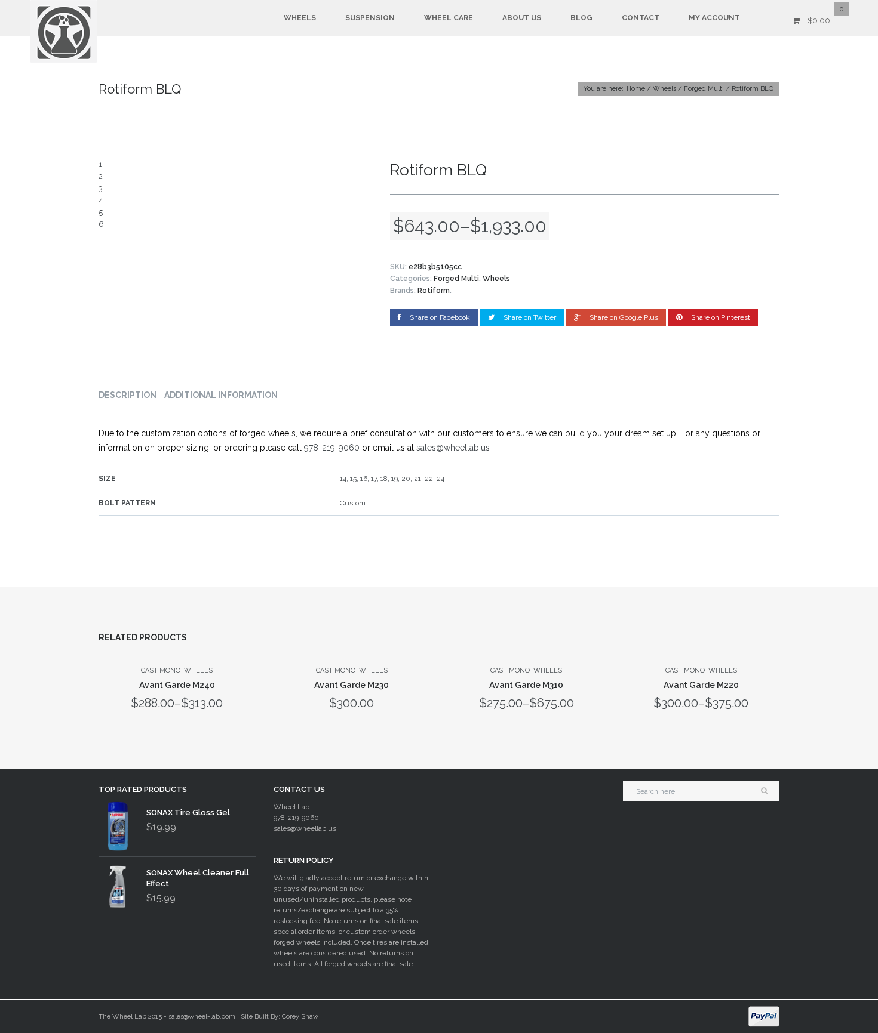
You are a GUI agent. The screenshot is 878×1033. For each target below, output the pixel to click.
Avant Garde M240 (177, 685)
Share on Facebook (440, 317)
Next (357, 195)
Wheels (300, 18)
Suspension (370, 18)
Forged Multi (704, 88)
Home (636, 88)
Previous (113, 195)
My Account (714, 18)
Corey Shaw (300, 1016)
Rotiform (433, 290)
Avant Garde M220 (701, 685)
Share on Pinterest (720, 317)
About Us (521, 18)
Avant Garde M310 (526, 685)
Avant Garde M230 (351, 685)
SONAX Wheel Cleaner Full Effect (197, 878)
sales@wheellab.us (453, 447)
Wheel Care (448, 18)
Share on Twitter (530, 317)
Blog (581, 18)
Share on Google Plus (624, 317)
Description (127, 395)
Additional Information (221, 395)
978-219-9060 (332, 447)
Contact (640, 18)
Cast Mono (160, 670)
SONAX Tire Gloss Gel (188, 812)
